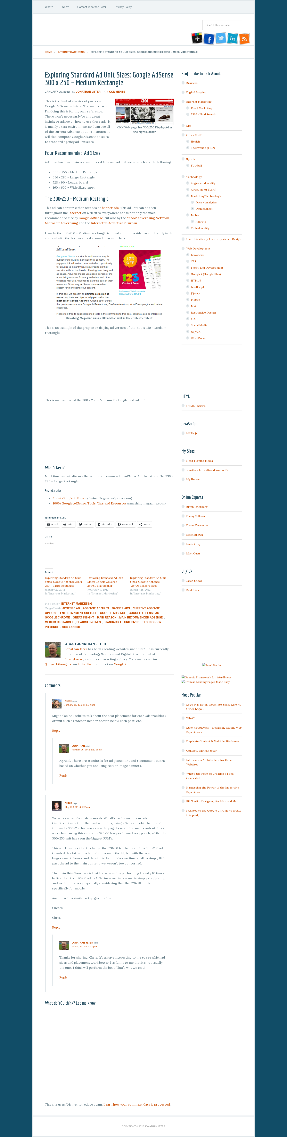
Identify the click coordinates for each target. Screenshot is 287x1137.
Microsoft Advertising (61, 223)
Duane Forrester (197, 525)
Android (201, 221)
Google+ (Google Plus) (206, 274)
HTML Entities (196, 406)
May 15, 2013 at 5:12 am (77, 807)
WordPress (198, 338)
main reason (106, 617)
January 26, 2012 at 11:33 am (80, 704)
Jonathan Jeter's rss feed (245, 38)
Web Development (198, 248)
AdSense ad (71, 608)
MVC (194, 306)
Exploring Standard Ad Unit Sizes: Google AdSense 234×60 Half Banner (105, 581)
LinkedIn (84, 664)
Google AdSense (90, 218)
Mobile (195, 215)
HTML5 (196, 280)
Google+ (120, 664)
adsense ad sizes (96, 608)
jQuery (195, 293)
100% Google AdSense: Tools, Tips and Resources (90, 503)
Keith (68, 701)
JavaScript (197, 287)
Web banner (71, 627)
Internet (75, 213)
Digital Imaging (196, 92)
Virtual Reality (200, 228)
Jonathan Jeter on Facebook (208, 38)
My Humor (193, 479)
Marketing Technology (206, 196)
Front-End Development (207, 267)
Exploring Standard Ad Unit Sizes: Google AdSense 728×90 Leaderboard (148, 581)
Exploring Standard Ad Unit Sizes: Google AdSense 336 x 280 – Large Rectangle (63, 581)
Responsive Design (203, 312)
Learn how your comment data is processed (136, 1104)
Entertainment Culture (78, 613)
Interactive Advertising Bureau (114, 223)
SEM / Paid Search (203, 114)
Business (192, 83)
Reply (56, 730)
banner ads (110, 208)
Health (195, 141)
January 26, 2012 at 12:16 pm (87, 749)
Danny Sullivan (195, 516)
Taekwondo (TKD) (203, 148)
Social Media (199, 325)
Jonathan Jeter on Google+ (196, 38)
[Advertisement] (109, 369)
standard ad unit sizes (121, 622)
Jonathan (78, 746)
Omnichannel (204, 208)
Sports (190, 159)
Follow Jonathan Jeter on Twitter (221, 38)
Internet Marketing (76, 603)
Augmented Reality (203, 183)
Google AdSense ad (144, 613)
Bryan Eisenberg (197, 507)
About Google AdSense (69, 498)
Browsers (197, 255)
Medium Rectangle (59, 622)
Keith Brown (194, 534)
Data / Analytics (206, 202)
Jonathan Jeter (76, 29)
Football (196, 165)
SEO (193, 319)
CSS (193, 261)
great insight (83, 617)
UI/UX (195, 331)
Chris (68, 803)
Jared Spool (194, 581)
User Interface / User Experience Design (213, 239)
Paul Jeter (192, 590)
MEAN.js (191, 433)
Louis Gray (193, 544)
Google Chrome (57, 617)
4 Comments (116, 92)
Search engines (89, 622)
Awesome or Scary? (204, 189)
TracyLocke (74, 659)
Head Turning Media (199, 460)
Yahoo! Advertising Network (148, 218)
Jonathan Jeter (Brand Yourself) (207, 470)
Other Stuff (193, 135)
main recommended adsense (141, 617)
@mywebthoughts (58, 664)
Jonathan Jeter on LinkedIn (233, 38)
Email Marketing (201, 108)
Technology (194, 177)
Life (188, 125)
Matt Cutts (193, 553)
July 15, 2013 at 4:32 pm (84, 946)
